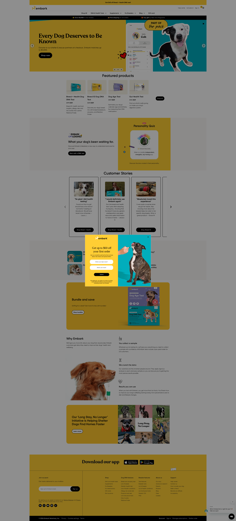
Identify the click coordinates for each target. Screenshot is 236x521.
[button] (148, 237)
